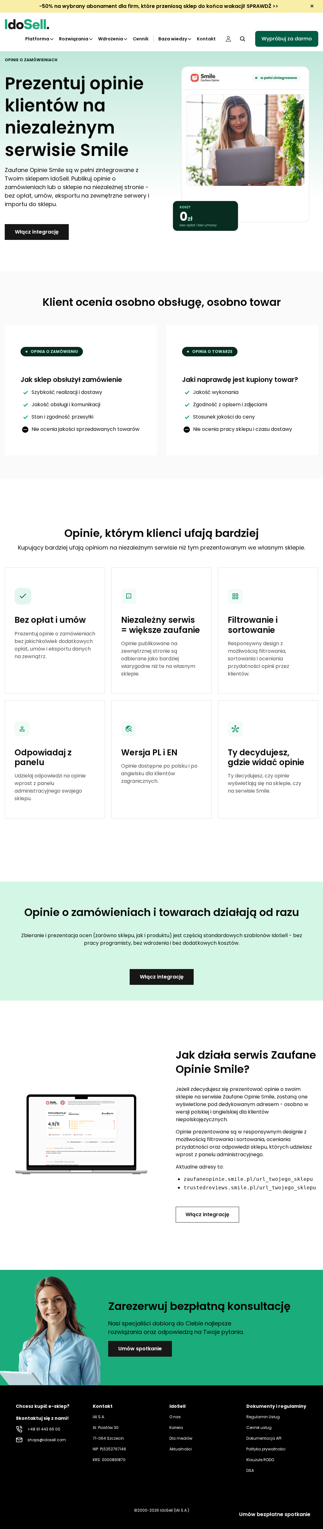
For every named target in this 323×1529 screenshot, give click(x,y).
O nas (175, 1416)
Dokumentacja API (263, 1438)
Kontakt (206, 39)
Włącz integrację (37, 231)
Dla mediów (180, 1438)
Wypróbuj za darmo (286, 38)
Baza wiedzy (172, 39)
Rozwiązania (73, 39)
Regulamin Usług (263, 1416)
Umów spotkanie (140, 1348)
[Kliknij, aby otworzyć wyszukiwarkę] (242, 39)
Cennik (141, 39)
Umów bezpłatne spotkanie (274, 1514)
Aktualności (180, 1449)
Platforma (37, 39)
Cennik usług (259, 1427)
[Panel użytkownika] (228, 39)
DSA (250, 1470)
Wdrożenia (110, 39)
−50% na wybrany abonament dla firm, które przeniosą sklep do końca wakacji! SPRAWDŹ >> (158, 6)
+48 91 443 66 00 (43, 1429)
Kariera (176, 1427)
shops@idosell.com (46, 1440)
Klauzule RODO (260, 1459)
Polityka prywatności (265, 1449)
